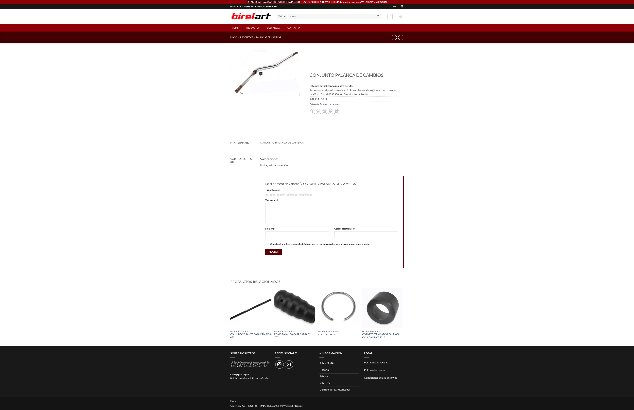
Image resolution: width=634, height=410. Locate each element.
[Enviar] (378, 16)
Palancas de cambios (268, 37)
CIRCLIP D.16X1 (326, 334)
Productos (253, 27)
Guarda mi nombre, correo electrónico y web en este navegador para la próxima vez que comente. (320, 244)
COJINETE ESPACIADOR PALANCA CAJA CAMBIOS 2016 (381, 336)
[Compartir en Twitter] (318, 111)
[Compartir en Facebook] (312, 111)
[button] (390, 16)
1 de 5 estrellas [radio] (266, 195)
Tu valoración (273, 200)
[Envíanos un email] (289, 364)
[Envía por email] (324, 111)
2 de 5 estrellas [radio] (272, 195)
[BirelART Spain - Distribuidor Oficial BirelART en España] (251, 16)
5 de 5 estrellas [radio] (305, 195)
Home (235, 27)
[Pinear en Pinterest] (330, 111)
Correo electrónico (344, 228)
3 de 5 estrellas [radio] (280, 195)
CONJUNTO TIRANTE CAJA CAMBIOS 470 (250, 336)
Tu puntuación (273, 189)
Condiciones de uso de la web (380, 377)
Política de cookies (374, 370)
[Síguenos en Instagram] (402, 6)
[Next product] (394, 37)
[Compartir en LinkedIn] (336, 111)
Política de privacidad (376, 362)
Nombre (270, 228)
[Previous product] (400, 37)
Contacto (293, 27)
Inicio (233, 37)
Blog (396, 6)
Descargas (273, 27)
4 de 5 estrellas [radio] (291, 195)
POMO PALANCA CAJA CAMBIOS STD (292, 336)
